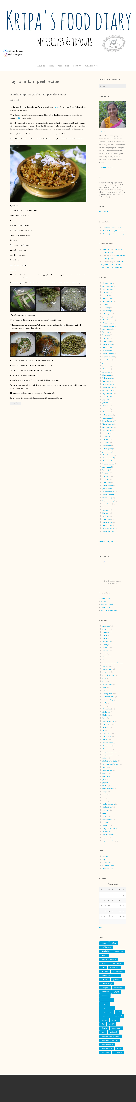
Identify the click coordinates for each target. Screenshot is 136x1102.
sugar (104, 816)
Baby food (106, 632)
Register (105, 856)
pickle (104, 786)
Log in (104, 859)
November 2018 (108, 458)
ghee (117, 975)
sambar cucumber (108, 804)
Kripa (102, 131)
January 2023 (107, 317)
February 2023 (107, 314)
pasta (104, 779)
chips (57, 107)
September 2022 (108, 326)
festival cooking (118, 971)
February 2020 (107, 415)
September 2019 (108, 427)
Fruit (104, 706)
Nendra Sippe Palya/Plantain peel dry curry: (38, 94)
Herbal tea (106, 715)
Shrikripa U (106, 249)
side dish (105, 810)
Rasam (104, 795)
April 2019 (106, 442)
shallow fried (107, 807)
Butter (104, 654)
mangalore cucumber (109, 752)
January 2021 (107, 381)
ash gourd (106, 629)
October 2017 (107, 498)
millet (104, 758)
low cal (104, 740)
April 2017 (106, 516)
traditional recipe (107, 1048)
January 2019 (107, 452)
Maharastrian (107, 746)
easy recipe (105, 971)
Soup (104, 813)
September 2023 (108, 301)
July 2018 (105, 470)
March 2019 (106, 446)
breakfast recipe (106, 947)
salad (104, 801)
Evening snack (107, 693)
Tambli (105, 822)
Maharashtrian (107, 743)
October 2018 (107, 461)
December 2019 (108, 421)
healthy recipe (118, 988)
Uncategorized (107, 835)
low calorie (105, 996)
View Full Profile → (106, 167)
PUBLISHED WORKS (92, 66)
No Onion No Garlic (109, 761)
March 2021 (106, 375)
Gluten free (106, 709)
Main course (106, 749)
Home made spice (108, 721)
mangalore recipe (107, 1012)
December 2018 (108, 455)
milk (118, 1012)
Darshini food (107, 684)
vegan (104, 838)
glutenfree (116, 980)
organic (105, 773)
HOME (51, 66)
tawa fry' (105, 825)
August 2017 (107, 504)
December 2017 (108, 492)
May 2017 (106, 513)
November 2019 (108, 424)
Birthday (105, 648)
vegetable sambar (108, 841)
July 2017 (105, 507)
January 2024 (107, 298)
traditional (106, 832)
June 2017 (106, 510)
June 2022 (106, 335)
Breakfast (105, 651)
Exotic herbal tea (108, 697)
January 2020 (107, 418)
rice (103, 1024)
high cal (105, 718)
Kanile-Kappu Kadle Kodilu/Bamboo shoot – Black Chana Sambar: (112, 264)
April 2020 (106, 409)
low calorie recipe (107, 1000)
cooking (105, 681)
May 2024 (106, 292)
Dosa (104, 687)
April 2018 (106, 479)
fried (104, 703)
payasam (114, 1020)
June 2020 (106, 403)
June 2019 (106, 436)
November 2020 (108, 387)
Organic (104, 1020)
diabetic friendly (116, 963)
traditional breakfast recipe (110, 1040)
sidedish (111, 1024)
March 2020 (106, 412)
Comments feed (108, 866)
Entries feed (106, 862)
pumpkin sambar (108, 789)
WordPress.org (107, 869)
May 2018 (106, 476)
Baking (104, 635)
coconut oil (106, 672)
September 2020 (108, 393)
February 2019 (107, 449)
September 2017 (108, 501)
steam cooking (116, 1028)
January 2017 (107, 525)
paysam (105, 783)
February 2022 (107, 344)
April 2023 (106, 308)
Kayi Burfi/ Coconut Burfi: (112, 228)
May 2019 (106, 439)
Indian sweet (106, 724)
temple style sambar (109, 828)
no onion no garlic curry (110, 764)
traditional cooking (107, 1044)
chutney (105, 660)
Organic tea (106, 776)
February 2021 (107, 378)
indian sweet (105, 992)
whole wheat (118, 1052)
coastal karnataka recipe (110, 663)
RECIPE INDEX (63, 66)
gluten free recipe (107, 984)
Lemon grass (106, 736)
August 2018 (107, 467)
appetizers (106, 626)
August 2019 (107, 430)
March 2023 (106, 311)
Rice (103, 798)
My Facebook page (106, 541)
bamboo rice (106, 641)
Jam (103, 730)
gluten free (105, 980)
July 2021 (105, 363)
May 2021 (106, 369)
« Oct (101, 927)
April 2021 (106, 372)
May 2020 (106, 406)
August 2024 (107, 289)
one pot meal (105, 1016)
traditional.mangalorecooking (110, 1036)
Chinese (105, 657)
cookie (104, 678)
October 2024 (107, 283)
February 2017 (107, 522)
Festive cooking (107, 700)
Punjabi (105, 792)
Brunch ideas (105, 951)
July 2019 (105, 433)
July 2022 (105, 332)
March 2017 (106, 519)
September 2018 (108, 464)
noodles (105, 767)
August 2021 (107, 360)
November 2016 (108, 531)
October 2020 (107, 390)
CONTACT (77, 66)
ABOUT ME (41, 66)
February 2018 (107, 485)
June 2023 (106, 304)
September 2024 (108, 286)
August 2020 (107, 396)
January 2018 (107, 488)
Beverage (105, 644)
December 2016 (108, 528)
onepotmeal (118, 1016)
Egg (103, 690)
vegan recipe (105, 1052)
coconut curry (107, 669)
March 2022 (106, 341)
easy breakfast (114, 967)
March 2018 (106, 482)
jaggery (117, 992)
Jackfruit (105, 727)
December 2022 (108, 320)
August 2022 (107, 329)
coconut (105, 666)
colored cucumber (108, 675)
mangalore (105, 1004)
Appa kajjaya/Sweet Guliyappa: (114, 234)
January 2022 (107, 347)
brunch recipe (119, 951)
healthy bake (105, 988)
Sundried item (107, 819)
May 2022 (106, 338)
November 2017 (108, 495)
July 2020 (105, 399)
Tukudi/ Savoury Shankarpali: (113, 231)
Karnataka (106, 733)
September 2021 (108, 357)
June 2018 (106, 473)
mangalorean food (108, 755)
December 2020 (108, 384)
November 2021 (108, 354)
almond (104, 943)
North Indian (107, 770)
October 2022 (107, 323)
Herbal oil (106, 712)
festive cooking (106, 975)
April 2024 (106, 295)
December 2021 (108, 350)
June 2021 (106, 366)
